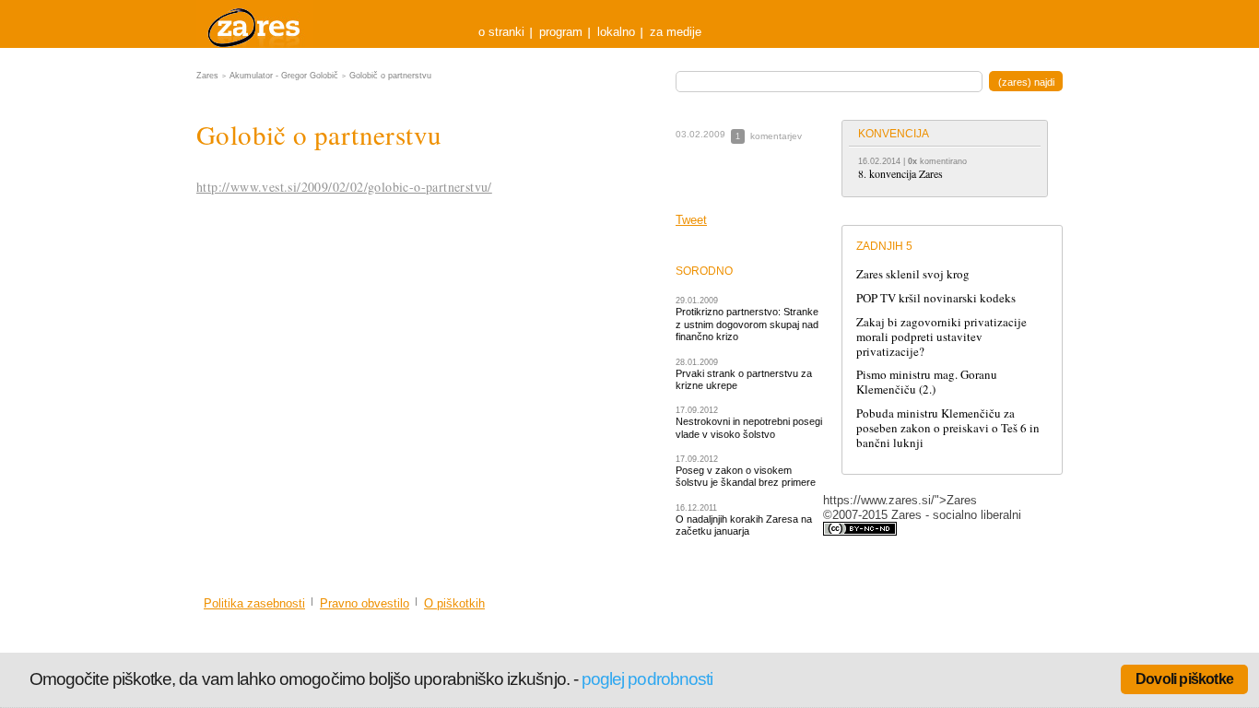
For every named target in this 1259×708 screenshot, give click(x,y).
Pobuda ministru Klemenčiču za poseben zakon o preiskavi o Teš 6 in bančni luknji (948, 428)
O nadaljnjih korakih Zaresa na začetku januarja (744, 525)
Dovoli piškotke (1184, 679)
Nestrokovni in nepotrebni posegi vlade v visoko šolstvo (749, 427)
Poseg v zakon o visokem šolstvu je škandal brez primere (746, 476)
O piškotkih (454, 603)
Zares (255, 24)
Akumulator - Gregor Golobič (283, 75)
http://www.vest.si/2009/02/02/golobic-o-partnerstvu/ (344, 186)
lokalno (616, 32)
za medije (675, 32)
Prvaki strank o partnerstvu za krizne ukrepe (744, 379)
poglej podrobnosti (647, 679)
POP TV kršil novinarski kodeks (936, 297)
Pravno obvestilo (364, 603)
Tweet (691, 220)
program (560, 32)
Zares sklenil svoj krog (913, 274)
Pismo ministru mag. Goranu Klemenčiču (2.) (926, 381)
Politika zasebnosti (254, 603)
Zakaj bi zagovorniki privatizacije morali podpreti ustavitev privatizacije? (941, 336)
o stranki (501, 32)
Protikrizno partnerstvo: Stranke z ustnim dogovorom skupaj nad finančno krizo (747, 324)
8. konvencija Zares (900, 173)
